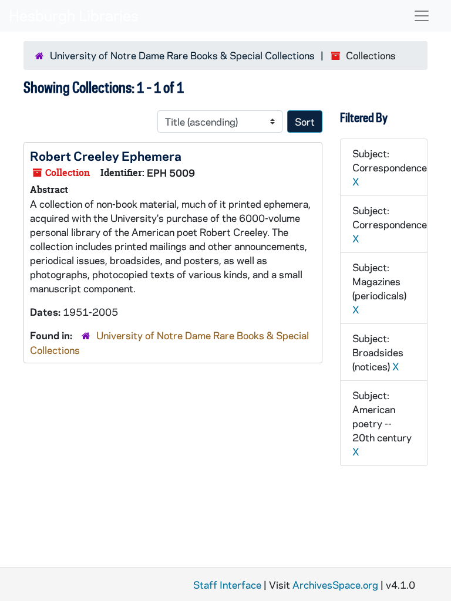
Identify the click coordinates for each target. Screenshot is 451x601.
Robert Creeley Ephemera (105, 155)
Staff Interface (227, 584)
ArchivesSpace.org (335, 584)
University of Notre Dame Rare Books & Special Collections (182, 55)
